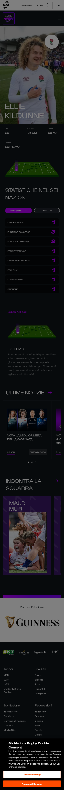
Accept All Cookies (32, 784)
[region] (32, 764)
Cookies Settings (32, 774)
